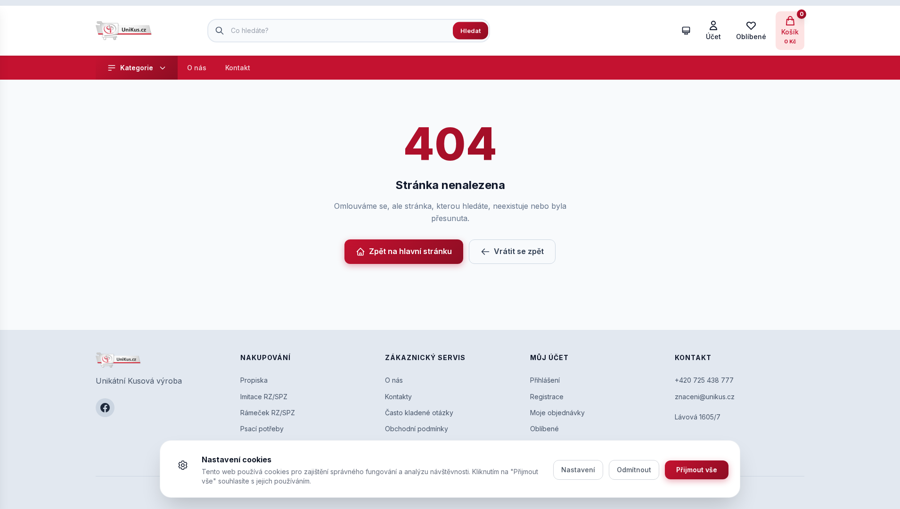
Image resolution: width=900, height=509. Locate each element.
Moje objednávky (557, 413)
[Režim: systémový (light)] (686, 30)
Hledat (470, 30)
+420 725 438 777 (704, 380)
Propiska (254, 380)
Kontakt (237, 68)
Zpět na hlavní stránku (410, 251)
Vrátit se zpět (519, 251)
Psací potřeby (262, 429)
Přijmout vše (696, 470)
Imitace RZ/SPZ (263, 397)
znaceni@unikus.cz (705, 397)
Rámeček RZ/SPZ (267, 413)
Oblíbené (544, 429)
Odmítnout (634, 470)
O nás (196, 68)
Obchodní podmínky (416, 429)
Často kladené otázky (419, 413)
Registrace (547, 397)
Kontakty (398, 397)
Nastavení (578, 470)
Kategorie (136, 68)
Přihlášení (545, 380)
